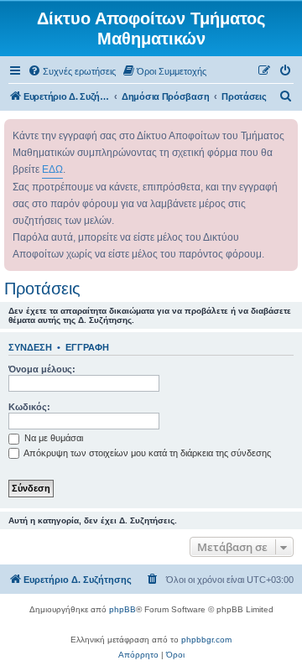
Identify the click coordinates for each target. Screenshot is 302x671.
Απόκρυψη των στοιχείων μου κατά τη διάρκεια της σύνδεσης (146, 453)
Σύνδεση (30, 347)
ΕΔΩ (52, 169)
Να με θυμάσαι (52, 438)
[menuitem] (72, 71)
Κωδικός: (29, 407)
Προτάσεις (42, 288)
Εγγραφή (87, 347)
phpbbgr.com (206, 639)
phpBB (122, 609)
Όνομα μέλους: (42, 369)
